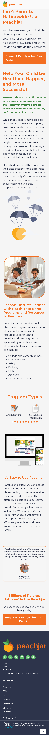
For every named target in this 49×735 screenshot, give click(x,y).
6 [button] (26, 422)
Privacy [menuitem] (6, 666)
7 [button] (28, 422)
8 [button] (31, 422)
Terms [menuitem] (5, 663)
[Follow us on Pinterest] (33, 657)
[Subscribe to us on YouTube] (28, 657)
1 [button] (12, 422)
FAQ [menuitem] (5, 691)
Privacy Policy (9, 727)
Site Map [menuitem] (7, 708)
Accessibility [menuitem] (8, 669)
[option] (14, 410)
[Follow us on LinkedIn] (22, 657)
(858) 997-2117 (9, 718)
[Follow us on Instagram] (16, 657)
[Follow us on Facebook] (5, 657)
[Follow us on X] (10, 657)
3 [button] (17, 422)
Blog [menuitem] (5, 695)
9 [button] (34, 422)
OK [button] (43, 731)
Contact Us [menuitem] (8, 704)
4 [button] (20, 422)
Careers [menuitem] (6, 699)
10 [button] (37, 422)
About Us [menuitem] (7, 687)
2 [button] (15, 422)
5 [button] (23, 422)
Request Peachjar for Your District (24, 58)
